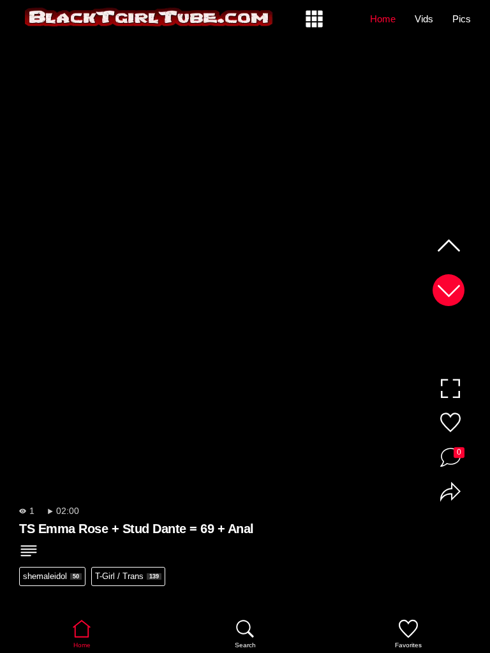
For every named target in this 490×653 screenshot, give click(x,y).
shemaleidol (51, 576)
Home (383, 18)
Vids (424, 18)
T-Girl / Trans (127, 576)
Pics (461, 18)
